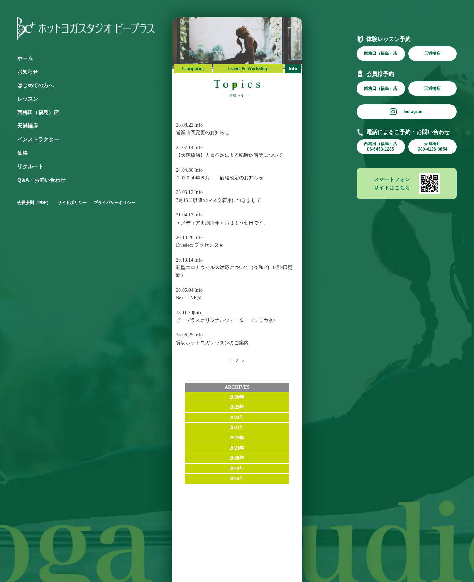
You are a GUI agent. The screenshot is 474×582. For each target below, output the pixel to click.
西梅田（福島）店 (38, 112)
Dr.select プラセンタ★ (199, 245)
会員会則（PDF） (34, 202)
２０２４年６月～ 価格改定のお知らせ (219, 177)
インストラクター (38, 139)
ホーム (25, 58)
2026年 (237, 397)
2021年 (237, 448)
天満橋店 (27, 126)
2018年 (237, 478)
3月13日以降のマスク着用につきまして (218, 200)
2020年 (237, 458)
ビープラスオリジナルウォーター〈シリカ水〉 (227, 320)
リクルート (30, 166)
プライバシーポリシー (114, 202)
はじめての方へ (35, 85)
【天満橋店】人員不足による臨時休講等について (229, 155)
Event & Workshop (248, 68)
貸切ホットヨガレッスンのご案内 (212, 342)
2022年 (237, 437)
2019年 (237, 468)
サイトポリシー (72, 202)
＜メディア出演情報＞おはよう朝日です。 (222, 222)
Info (292, 68)
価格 (22, 153)
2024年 (237, 417)
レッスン (27, 99)
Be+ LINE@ (188, 297)
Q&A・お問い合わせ (41, 180)
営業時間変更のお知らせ (202, 132)
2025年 (237, 407)
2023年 (237, 427)
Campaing (193, 68)
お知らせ (27, 72)
